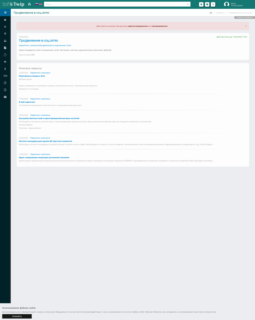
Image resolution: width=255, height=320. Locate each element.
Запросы (220, 12)
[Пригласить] (29, 4)
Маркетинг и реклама (29, 45)
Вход (233, 3)
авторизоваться (159, 26)
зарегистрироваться (138, 26)
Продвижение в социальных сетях (55, 45)
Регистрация (237, 5)
